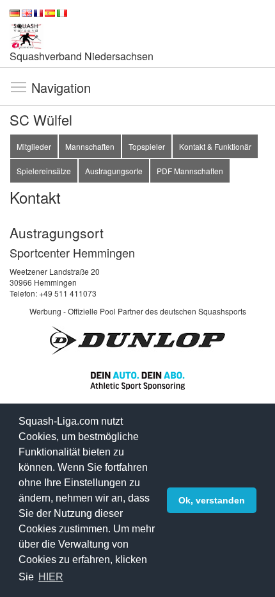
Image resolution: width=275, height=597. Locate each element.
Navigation (19, 86)
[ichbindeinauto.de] (137, 378)
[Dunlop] (137, 339)
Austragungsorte (114, 170)
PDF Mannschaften (190, 170)
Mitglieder (34, 146)
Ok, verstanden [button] (211, 500)
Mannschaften (89, 146)
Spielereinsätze (44, 170)
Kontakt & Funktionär (215, 146)
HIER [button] (50, 576)
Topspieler (147, 146)
